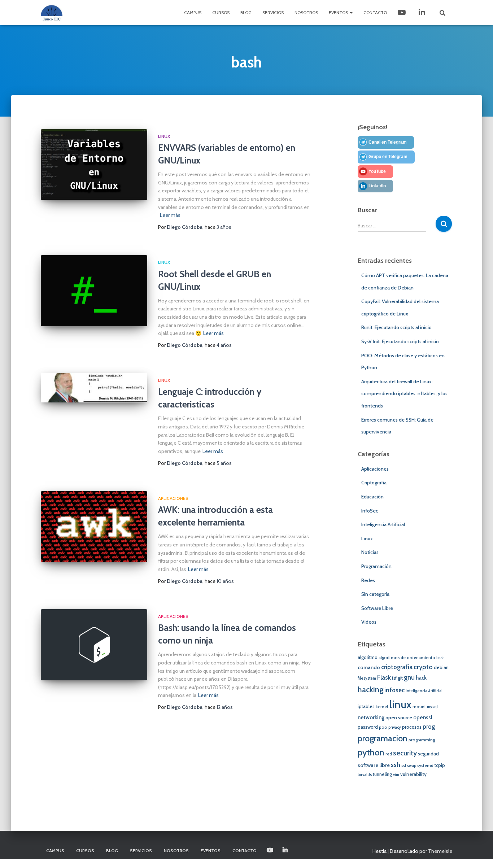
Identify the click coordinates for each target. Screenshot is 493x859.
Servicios (273, 12)
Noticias (370, 552)
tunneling (382, 774)
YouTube (377, 171)
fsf (394, 678)
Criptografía (374, 482)
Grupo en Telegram (387, 156)
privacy (394, 727)
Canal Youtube (402, 13)
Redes (368, 580)
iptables (366, 706)
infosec (394, 690)
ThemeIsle (440, 851)
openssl (422, 717)
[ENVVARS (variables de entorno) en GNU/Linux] (94, 164)
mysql (432, 707)
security (405, 753)
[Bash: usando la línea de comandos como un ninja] (94, 644)
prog (429, 726)
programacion (382, 738)
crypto (423, 667)
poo (383, 727)
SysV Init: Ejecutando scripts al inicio (400, 341)
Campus (192, 12)
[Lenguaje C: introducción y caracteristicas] (94, 387)
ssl (403, 765)
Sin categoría (375, 594)
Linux (164, 136)
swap (411, 765)
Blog (246, 12)
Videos (368, 622)
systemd (425, 765)
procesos (412, 727)
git (400, 678)
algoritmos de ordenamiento (407, 657)
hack (421, 678)
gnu (409, 677)
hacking (370, 689)
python (371, 752)
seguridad (428, 753)
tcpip (440, 765)
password (368, 727)
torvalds (365, 774)
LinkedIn (422, 13)
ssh (395, 764)
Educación (372, 496)
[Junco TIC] (51, 13)
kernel (382, 706)
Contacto (375, 12)
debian (441, 667)
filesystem (367, 678)
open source (398, 717)
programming (422, 739)
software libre (374, 765)
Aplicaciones (173, 498)
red (388, 754)
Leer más (170, 215)
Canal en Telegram (387, 142)
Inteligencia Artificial (383, 524)
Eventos (339, 12)
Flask (384, 677)
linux (400, 704)
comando (369, 667)
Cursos (221, 12)
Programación (376, 566)
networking (371, 717)
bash (440, 657)
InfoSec (369, 510)
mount (419, 706)
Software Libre (377, 608)
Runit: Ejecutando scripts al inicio (396, 327)
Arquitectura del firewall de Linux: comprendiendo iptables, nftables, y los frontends (404, 393)
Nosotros (306, 12)
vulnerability (413, 774)
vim (396, 774)
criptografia (397, 667)
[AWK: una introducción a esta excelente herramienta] (94, 526)
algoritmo (368, 657)
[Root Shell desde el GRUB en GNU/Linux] (94, 290)
